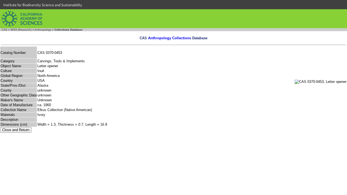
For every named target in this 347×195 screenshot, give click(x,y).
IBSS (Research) (21, 29)
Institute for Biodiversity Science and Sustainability (42, 5)
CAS (4, 29)
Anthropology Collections (169, 38)
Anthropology (42, 29)
